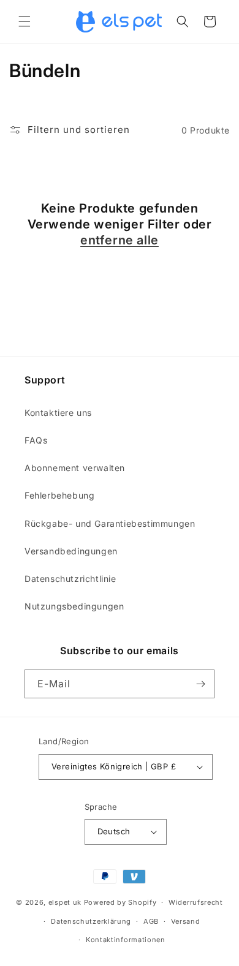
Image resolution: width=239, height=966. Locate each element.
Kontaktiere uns (58, 412)
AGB (151, 921)
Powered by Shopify (120, 902)
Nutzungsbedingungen (74, 606)
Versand (185, 921)
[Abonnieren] (200, 684)
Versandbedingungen (71, 551)
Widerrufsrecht (196, 902)
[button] (24, 21)
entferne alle (119, 240)
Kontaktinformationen (125, 939)
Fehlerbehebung (59, 495)
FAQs (36, 440)
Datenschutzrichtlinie (70, 578)
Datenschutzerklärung (91, 921)
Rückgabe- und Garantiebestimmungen (110, 523)
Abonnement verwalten (75, 467)
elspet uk (65, 902)
